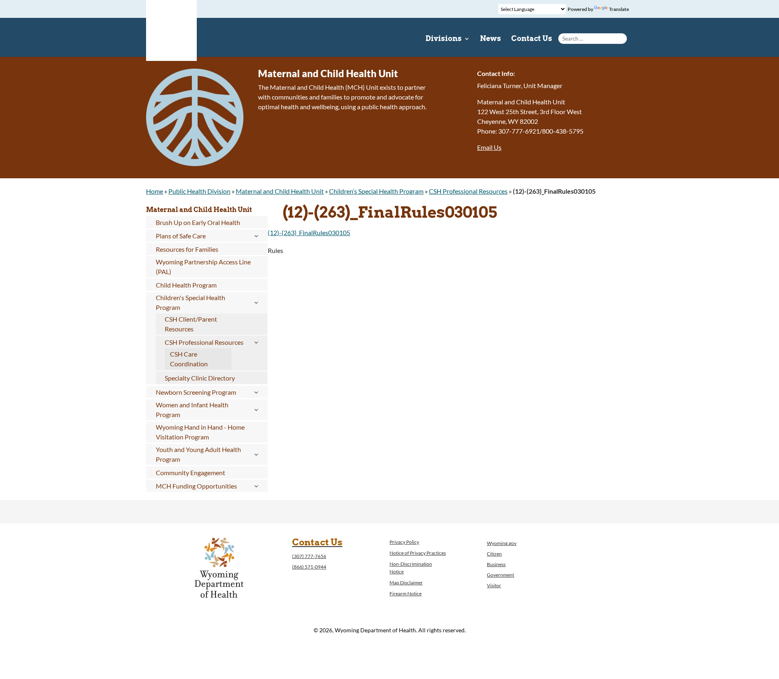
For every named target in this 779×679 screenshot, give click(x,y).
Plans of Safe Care (181, 236)
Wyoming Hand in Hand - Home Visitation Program (200, 432)
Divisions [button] (444, 39)
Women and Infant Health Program (192, 409)
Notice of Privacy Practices (418, 553)
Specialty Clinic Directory (200, 378)
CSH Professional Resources (468, 191)
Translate (619, 9)
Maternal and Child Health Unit (280, 191)
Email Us (489, 147)
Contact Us (531, 39)
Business (496, 564)
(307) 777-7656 (309, 556)
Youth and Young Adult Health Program (198, 454)
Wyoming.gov (501, 543)
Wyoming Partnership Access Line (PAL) (203, 266)
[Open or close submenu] (256, 236)
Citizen (494, 554)
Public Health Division (199, 191)
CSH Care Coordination (189, 359)
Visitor (494, 585)
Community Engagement (190, 472)
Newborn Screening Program (196, 392)
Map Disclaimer (406, 583)
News (490, 39)
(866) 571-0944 (309, 567)
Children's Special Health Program (190, 302)
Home (154, 191)
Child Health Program (186, 285)
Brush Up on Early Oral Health (198, 222)
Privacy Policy (404, 542)
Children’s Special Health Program (376, 191)
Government (500, 575)
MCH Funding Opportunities (196, 486)
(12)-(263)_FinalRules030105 (309, 232)
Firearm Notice (406, 593)
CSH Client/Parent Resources (191, 324)
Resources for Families (187, 249)
